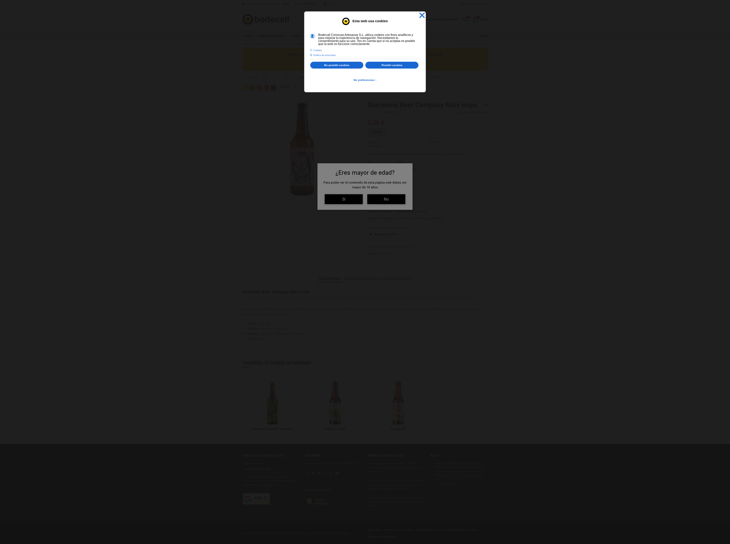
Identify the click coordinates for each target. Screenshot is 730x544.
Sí (343, 199)
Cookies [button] (317, 50)
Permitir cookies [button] (392, 65)
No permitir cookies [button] (336, 65)
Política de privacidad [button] (324, 55)
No (386, 199)
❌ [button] (422, 15)
